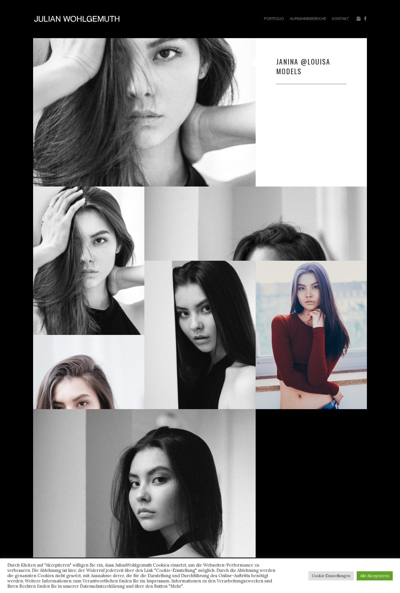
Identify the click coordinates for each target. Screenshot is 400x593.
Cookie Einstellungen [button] (331, 575)
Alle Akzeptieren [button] (374, 575)
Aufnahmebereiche (308, 18)
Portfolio (274, 18)
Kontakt (340, 18)
